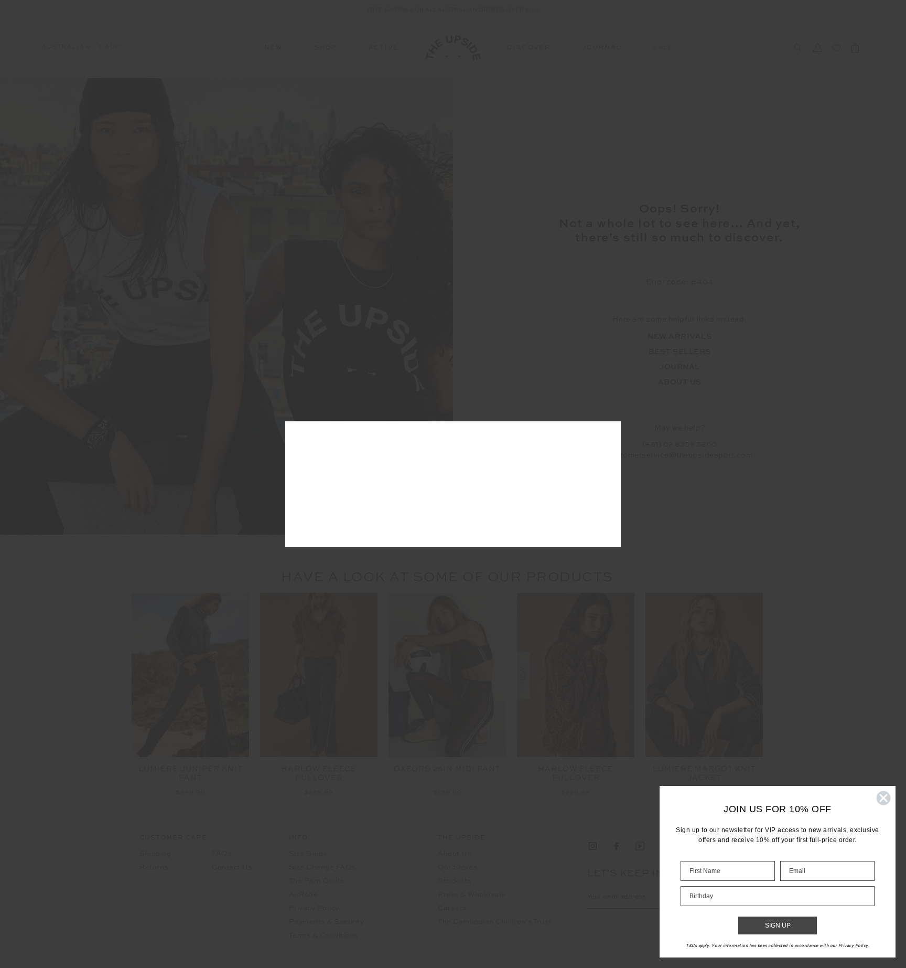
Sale (662, 48)
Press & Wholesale (472, 894)
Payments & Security (326, 922)
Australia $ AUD (81, 47)
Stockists (454, 881)
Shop (325, 48)
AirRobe (303, 894)
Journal (601, 48)
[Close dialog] (883, 798)
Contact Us (232, 867)
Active (384, 48)
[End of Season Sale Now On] (453, 8)
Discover (529, 48)
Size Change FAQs (322, 867)
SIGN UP (778, 925)
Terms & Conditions (323, 935)
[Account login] (817, 47)
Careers (452, 908)
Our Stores (457, 867)
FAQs (221, 853)
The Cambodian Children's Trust (494, 922)
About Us (454, 853)
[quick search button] (798, 48)
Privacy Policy (314, 908)
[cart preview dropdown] (855, 47)
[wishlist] (836, 47)
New (273, 48)
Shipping (155, 853)
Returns (153, 867)
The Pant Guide (316, 881)
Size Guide (308, 853)
